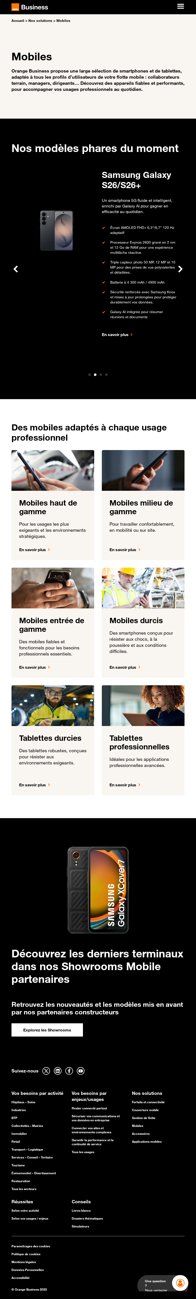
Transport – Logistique (27, 1149)
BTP (14, 1118)
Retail (15, 1141)
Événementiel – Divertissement (33, 1173)
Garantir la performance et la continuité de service (93, 1142)
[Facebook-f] (69, 1071)
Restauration (20, 1181)
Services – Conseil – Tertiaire (32, 1157)
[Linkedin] (58, 1071)
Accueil (17, 20)
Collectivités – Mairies (27, 1126)
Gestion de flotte (143, 1118)
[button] (15, 269)
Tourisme (18, 1165)
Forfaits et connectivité (148, 1102)
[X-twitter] (46, 1071)
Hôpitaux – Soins (23, 1102)
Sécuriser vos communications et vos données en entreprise (96, 1118)
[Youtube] (80, 1071)
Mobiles (137, 1126)
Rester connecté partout (89, 1108)
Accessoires (141, 1134)
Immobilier (19, 1134)
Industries (18, 1110)
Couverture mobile (145, 1110)
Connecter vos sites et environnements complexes (91, 1130)
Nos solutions (40, 20)
